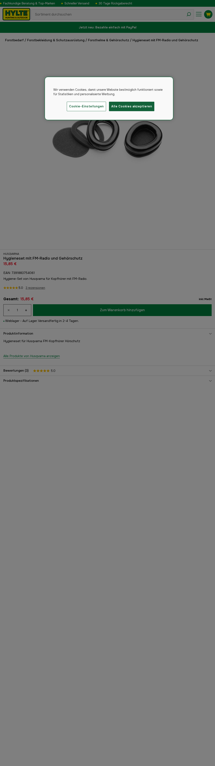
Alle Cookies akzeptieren (131, 106)
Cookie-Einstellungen (86, 106)
